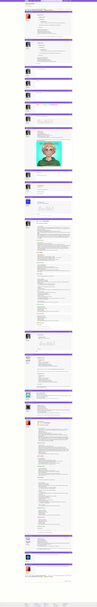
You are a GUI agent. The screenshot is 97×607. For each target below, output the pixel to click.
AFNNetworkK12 (28, 392)
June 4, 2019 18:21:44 (29, 354)
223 (55, 9)
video (39, 228)
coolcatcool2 (28, 198)
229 (63, 9)
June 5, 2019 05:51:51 (29, 552)
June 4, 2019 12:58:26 (29, 331)
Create (31, 0)
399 (69, 9)
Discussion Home (28, 5)
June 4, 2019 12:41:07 (29, 114)
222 (54, 9)
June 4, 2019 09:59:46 (29, 39)
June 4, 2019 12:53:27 (29, 197)
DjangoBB (69, 581)
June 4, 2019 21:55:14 (29, 402)
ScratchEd (64, 605)
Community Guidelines (37, 605)
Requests (33, 9)
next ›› (71, 9)
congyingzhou (28, 41)
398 (68, 9)
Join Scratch (66, 0)
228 (62, 9)
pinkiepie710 (28, 356)
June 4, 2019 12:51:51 (29, 182)
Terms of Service (55, 605)
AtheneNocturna (28, 13)
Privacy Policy (55, 606)
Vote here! (37, 68)
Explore (34, 0)
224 (57, 9)
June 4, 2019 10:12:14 (29, 78)
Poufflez (27, 404)
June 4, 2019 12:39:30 (29, 102)
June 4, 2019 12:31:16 (29, 90)
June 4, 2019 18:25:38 (29, 390)
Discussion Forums (28, 9)
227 (60, 9)
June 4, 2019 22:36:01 (29, 418)
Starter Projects (46, 605)
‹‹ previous (49, 9)
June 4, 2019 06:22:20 (29, 11)
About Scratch (27, 605)
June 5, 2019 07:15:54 (29, 564)
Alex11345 (27, 554)
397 (66, 9)
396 (65, 9)
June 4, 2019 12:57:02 (29, 219)
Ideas (38, 0)
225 (58, 9)
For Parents (26, 606)
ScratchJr (64, 606)
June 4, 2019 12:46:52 (29, 128)
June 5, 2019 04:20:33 (29, 535)
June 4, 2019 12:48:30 (29, 170)
